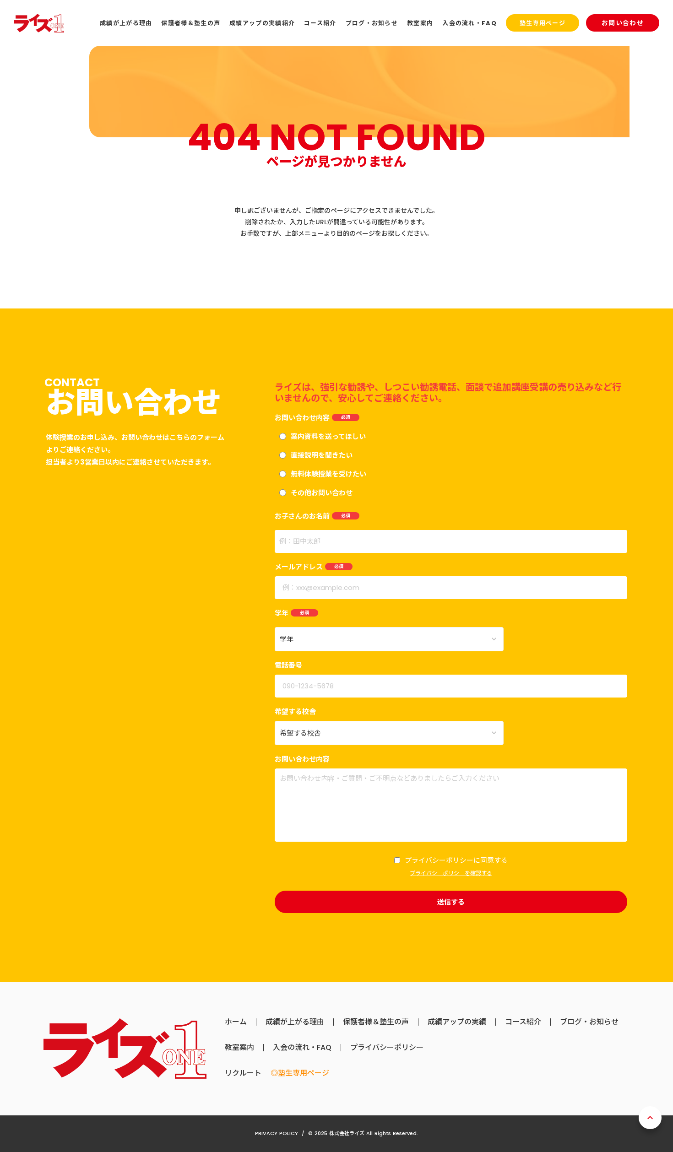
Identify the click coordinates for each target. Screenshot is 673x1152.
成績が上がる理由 (295, 1022)
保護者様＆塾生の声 (376, 1022)
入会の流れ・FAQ (302, 1047)
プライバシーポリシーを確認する (451, 873)
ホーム (236, 1022)
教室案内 (239, 1047)
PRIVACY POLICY (276, 1133)
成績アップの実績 (457, 1022)
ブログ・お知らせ (589, 1022)
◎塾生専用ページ (300, 1073)
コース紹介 (523, 1022)
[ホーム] (39, 23)
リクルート (243, 1073)
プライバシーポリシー (386, 1047)
